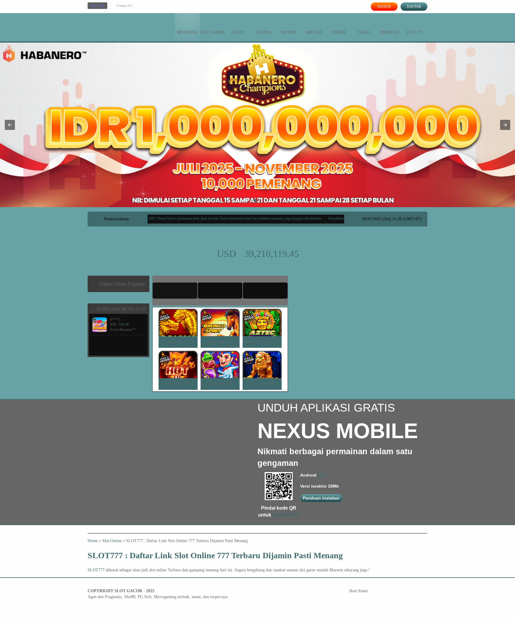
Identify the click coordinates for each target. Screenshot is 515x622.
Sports (288, 32)
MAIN (178, 329)
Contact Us (124, 6)
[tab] (175, 291)
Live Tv (415, 32)
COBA (178, 315)
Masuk (384, 6)
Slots (237, 32)
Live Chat (97, 6)
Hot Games (213, 32)
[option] (250, 200)
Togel (364, 32)
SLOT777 (96, 570)
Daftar (414, 6)
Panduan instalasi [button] (321, 498)
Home (93, 541)
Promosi (389, 32)
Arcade (313, 32)
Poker (339, 32)
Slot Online (112, 541)
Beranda (187, 32)
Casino (263, 32)
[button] (10, 125)
